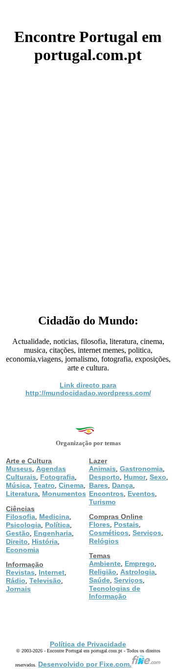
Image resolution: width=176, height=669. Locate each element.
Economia (22, 550)
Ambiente (105, 563)
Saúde (99, 580)
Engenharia (53, 533)
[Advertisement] (88, 185)
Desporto (104, 477)
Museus (19, 469)
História (45, 541)
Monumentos (64, 493)
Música (18, 485)
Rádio (15, 580)
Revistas (20, 572)
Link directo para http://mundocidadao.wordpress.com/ (88, 389)
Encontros (106, 493)
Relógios (104, 541)
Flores (99, 524)
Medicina (54, 516)
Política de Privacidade (88, 644)
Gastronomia (141, 469)
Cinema (71, 485)
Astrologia (137, 572)
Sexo (158, 477)
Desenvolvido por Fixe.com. (85, 664)
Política (57, 525)
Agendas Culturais (36, 473)
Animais (102, 469)
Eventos (141, 493)
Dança (122, 485)
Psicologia (23, 525)
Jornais (18, 589)
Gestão (18, 533)
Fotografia (57, 477)
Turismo (102, 502)
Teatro (44, 485)
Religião (102, 572)
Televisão (45, 580)
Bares (98, 485)
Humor (135, 477)
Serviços (146, 533)
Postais (126, 524)
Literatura (22, 493)
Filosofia (20, 516)
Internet (52, 572)
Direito (17, 541)
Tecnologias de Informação (114, 592)
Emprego (139, 563)
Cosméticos (109, 533)
